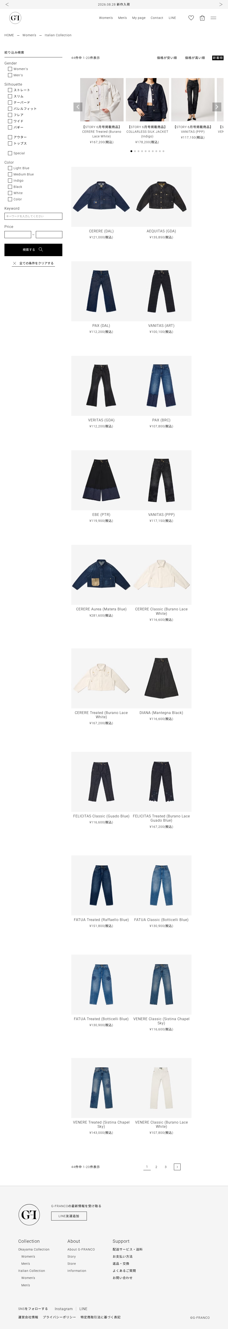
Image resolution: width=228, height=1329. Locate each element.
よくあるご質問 (124, 1271)
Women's (106, 18)
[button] (7, 4)
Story (71, 1256)
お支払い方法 (123, 1256)
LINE (172, 18)
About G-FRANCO (81, 1249)
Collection (29, 1241)
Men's (122, 18)
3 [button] (166, 1167)
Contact (157, 18)
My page (139, 18)
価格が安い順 (167, 58)
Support (121, 1241)
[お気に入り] (191, 17)
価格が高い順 (195, 58)
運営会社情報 (28, 1317)
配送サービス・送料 (128, 1249)
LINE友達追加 (69, 1216)
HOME (9, 35)
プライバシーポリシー (59, 1317)
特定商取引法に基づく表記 (101, 1317)
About (73, 1241)
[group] (114, 4)
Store (71, 1263)
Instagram (64, 1309)
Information (76, 1271)
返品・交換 (121, 1263)
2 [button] (156, 1167)
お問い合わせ (123, 1278)
